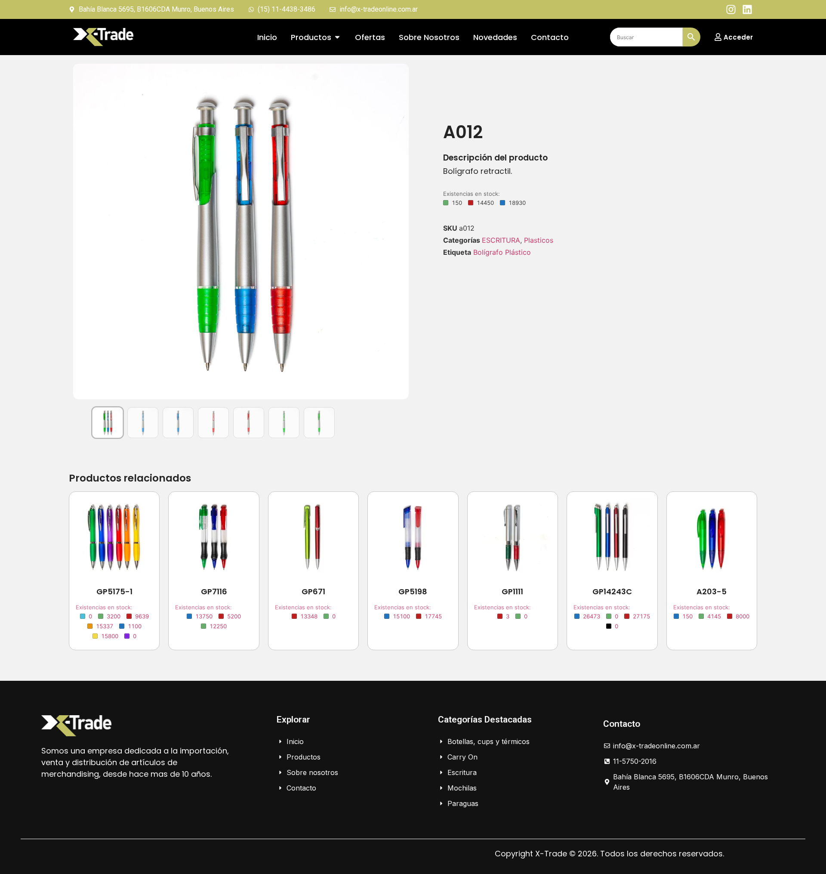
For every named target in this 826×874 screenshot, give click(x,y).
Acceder (738, 37)
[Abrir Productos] (337, 37)
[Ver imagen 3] (178, 422)
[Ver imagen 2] (142, 422)
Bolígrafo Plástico (502, 252)
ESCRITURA (501, 240)
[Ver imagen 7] (319, 422)
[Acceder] (718, 37)
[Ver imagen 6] (283, 422)
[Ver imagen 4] (213, 422)
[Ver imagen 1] (107, 422)
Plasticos (538, 240)
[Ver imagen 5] (248, 422)
